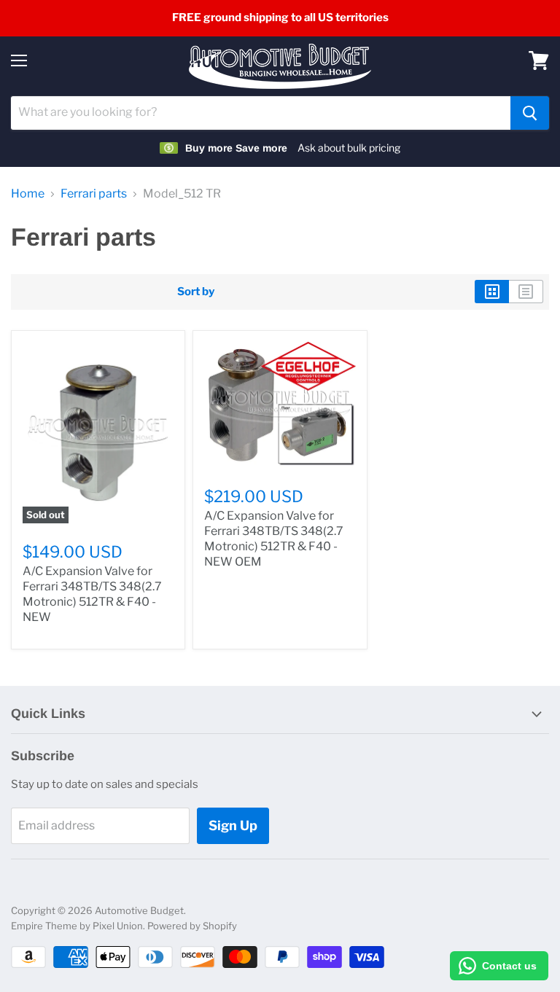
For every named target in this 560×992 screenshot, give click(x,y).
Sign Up (233, 825)
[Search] (529, 113)
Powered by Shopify (192, 926)
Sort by (195, 292)
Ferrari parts (94, 193)
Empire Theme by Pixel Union (77, 926)
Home (27, 193)
